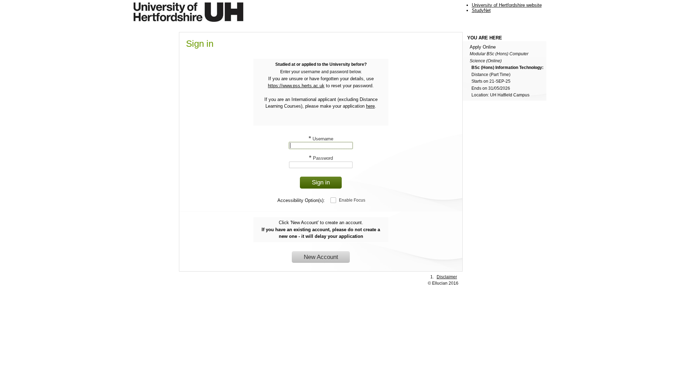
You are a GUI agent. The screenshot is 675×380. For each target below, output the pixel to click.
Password (321, 158)
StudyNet (481, 10)
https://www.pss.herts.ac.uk (296, 85)
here (370, 106)
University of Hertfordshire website (507, 5)
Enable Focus (352, 200)
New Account (321, 257)
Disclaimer (447, 276)
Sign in (321, 182)
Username (321, 138)
